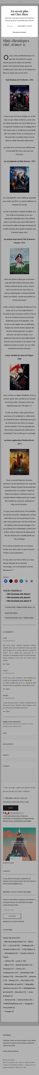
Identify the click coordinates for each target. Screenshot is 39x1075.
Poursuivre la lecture (19, 32)
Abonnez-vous (25, 26)
